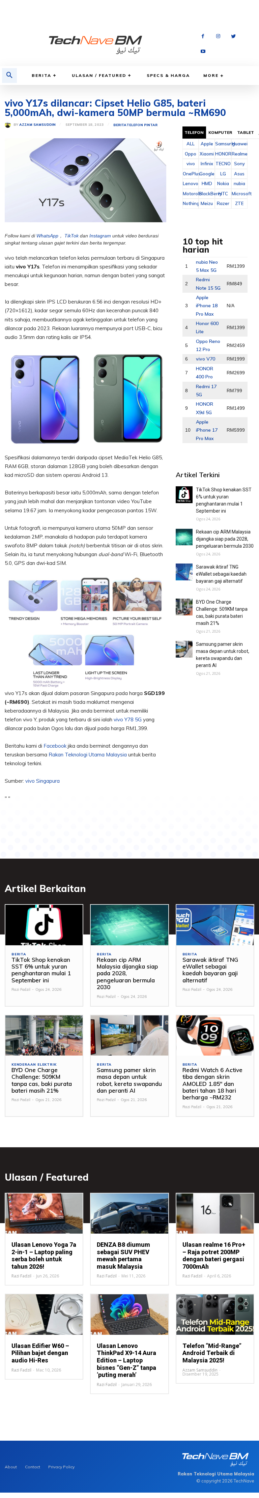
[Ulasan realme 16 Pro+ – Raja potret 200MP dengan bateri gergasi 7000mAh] (215, 1213)
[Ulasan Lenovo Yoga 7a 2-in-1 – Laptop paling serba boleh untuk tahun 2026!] (44, 1213)
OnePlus (190, 173)
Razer (223, 203)
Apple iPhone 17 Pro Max (207, 430)
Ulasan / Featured (99, 75)
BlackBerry (206, 193)
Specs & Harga (168, 75)
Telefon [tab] (194, 132)
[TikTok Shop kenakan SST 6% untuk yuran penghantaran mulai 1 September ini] (184, 494)
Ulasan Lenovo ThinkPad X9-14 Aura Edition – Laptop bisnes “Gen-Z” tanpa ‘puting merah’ (126, 1360)
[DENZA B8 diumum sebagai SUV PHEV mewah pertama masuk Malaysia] (129, 1213)
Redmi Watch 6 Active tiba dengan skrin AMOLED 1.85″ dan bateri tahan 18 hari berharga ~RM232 (212, 1083)
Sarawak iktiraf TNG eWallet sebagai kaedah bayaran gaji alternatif (221, 574)
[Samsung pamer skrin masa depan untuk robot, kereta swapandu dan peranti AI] (184, 649)
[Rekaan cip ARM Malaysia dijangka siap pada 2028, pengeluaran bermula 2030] (184, 536)
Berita (41, 75)
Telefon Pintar (141, 125)
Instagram (100, 235)
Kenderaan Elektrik (33, 1064)
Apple (207, 143)
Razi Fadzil (20, 989)
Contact (32, 1466)
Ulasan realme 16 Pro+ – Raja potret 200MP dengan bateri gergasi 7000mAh (213, 1255)
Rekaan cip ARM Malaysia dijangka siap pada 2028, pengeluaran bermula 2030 (225, 539)
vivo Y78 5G (128, 719)
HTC (223, 193)
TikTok (71, 235)
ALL (190, 143)
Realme (239, 153)
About (11, 1466)
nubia (239, 183)
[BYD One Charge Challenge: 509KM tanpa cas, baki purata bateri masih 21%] (184, 607)
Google (206, 173)
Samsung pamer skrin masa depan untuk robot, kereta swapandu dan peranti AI (129, 1080)
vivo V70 (205, 359)
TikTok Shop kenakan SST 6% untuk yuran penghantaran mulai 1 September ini (41, 970)
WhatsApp (47, 235)
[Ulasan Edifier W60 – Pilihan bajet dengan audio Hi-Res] (44, 1314)
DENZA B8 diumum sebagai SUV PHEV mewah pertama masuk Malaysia (123, 1255)
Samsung (223, 143)
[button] (9, 75)
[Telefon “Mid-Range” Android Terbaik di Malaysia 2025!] (215, 1314)
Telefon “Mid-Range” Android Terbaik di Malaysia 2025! (211, 1353)
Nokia (223, 183)
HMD (207, 183)
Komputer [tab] (220, 132)
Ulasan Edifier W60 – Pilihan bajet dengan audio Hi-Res (40, 1353)
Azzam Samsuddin (37, 124)
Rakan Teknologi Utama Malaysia (88, 754)
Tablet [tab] (245, 132)
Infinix (207, 163)
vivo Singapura (42, 781)
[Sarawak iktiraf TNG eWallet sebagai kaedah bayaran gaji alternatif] (184, 572)
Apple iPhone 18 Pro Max (207, 305)
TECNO (223, 163)
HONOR (223, 153)
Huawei (239, 143)
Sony (239, 163)
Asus (239, 173)
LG (223, 173)
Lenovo (190, 183)
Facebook (56, 746)
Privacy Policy (61, 1466)
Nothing (190, 203)
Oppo (190, 153)
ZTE (239, 203)
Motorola (190, 193)
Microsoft (239, 193)
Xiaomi (207, 153)
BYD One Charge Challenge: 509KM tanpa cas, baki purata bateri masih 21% (41, 1080)
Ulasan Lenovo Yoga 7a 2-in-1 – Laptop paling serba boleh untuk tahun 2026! (43, 1255)
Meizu (207, 203)
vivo (190, 163)
